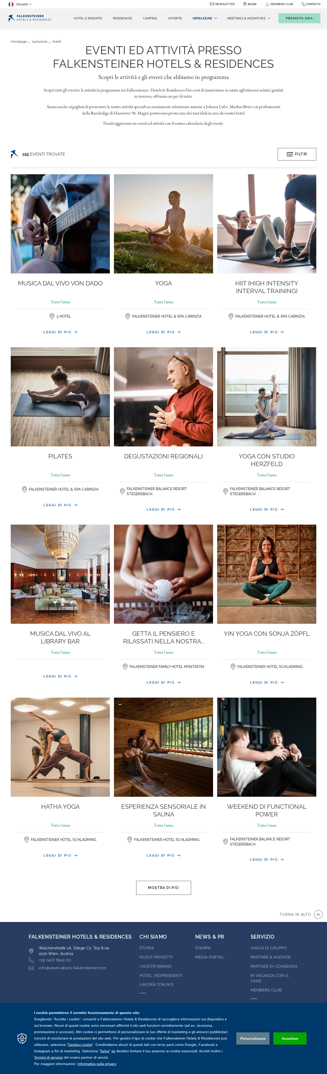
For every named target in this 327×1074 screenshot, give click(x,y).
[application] (163, 1038)
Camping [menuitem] (150, 18)
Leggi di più (58, 332)
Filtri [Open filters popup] (301, 154)
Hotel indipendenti (160, 975)
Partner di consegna (274, 966)
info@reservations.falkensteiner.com (73, 968)
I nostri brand (155, 966)
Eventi (57, 41)
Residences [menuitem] (122, 18)
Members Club (266, 990)
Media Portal (209, 957)
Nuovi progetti (156, 957)
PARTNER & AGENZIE (271, 957)
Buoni (252, 4)
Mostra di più (163, 888)
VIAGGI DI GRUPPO (269, 948)
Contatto (313, 4)
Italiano (22, 4)
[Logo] (29, 18)
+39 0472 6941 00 (55, 960)
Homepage (19, 41)
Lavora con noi (156, 984)
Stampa (203, 948)
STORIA (146, 948)
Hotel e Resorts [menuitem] (88, 18)
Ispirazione (39, 41)
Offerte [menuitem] (175, 18)
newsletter (225, 4)
